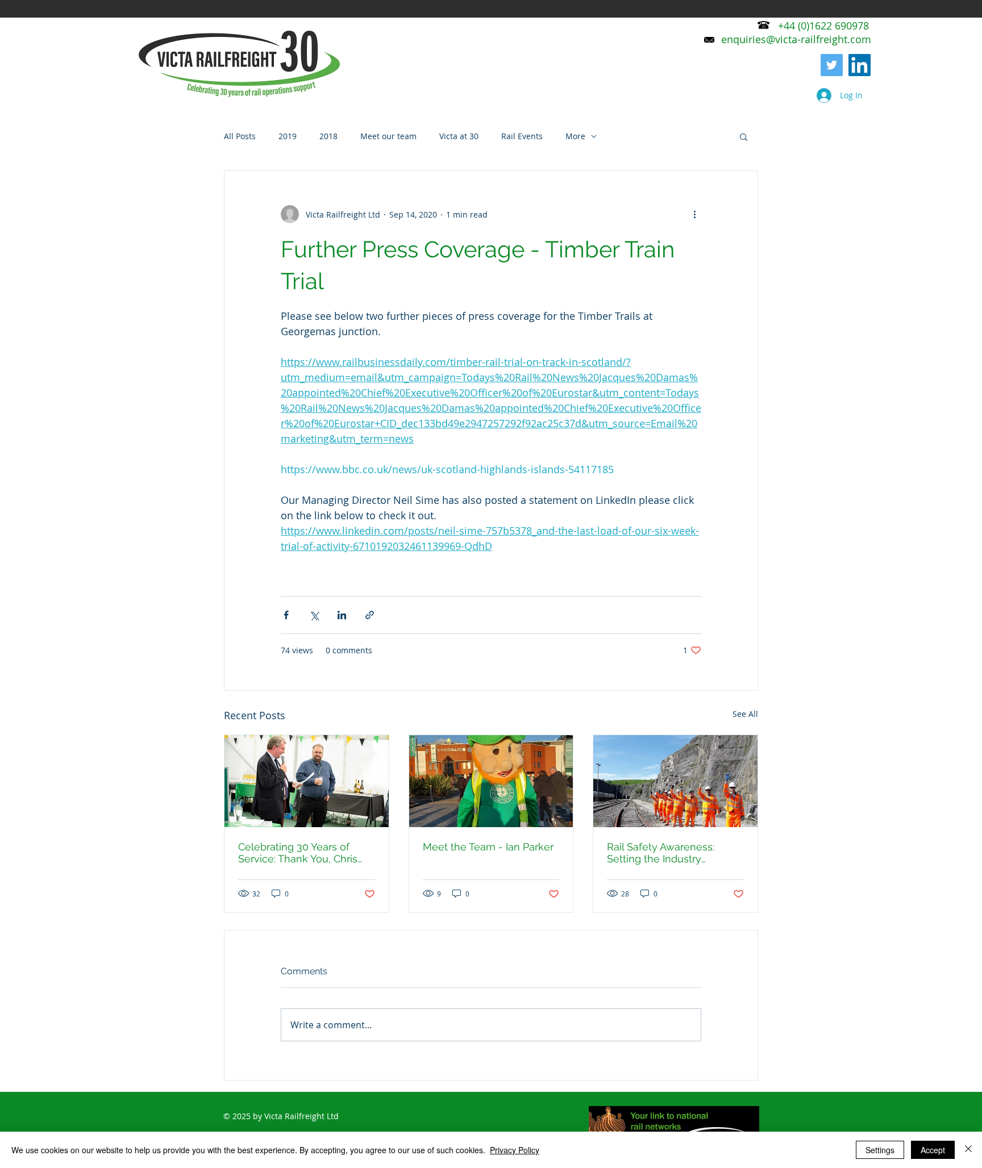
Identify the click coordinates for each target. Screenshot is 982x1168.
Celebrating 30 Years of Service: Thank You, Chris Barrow (297, 853)
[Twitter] (832, 65)
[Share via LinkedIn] (341, 615)
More (575, 136)
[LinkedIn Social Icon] (859, 65)
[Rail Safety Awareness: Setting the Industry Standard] (675, 781)
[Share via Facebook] (286, 615)
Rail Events (522, 136)
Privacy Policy (514, 1150)
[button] (743, 136)
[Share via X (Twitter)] (314, 615)
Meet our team (388, 136)
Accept (933, 1150)
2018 (328, 136)
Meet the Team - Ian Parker (488, 847)
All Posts (240, 136)
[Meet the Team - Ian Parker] (491, 781)
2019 (287, 136)
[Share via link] (369, 615)
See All (745, 713)
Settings (880, 1150)
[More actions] (694, 214)
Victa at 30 (458, 136)
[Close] (968, 1150)
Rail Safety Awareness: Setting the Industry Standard (660, 853)
